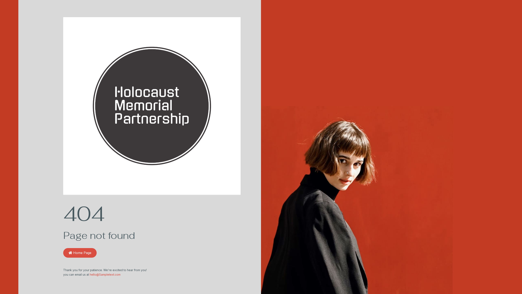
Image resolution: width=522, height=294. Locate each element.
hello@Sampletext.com (105, 274)
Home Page (81, 253)
